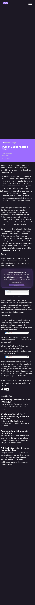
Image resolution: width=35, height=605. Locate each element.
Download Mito (16, 285)
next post (9, 380)
